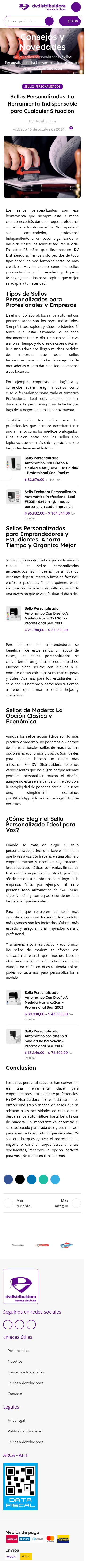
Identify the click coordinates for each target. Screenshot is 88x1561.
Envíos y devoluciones (25, 1383)
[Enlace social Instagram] (31, 1324)
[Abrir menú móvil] (5, 7)
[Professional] (18, 1245)
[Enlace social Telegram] (55, 1179)
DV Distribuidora (42, 121)
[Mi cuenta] (76, 7)
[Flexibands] (42, 1245)
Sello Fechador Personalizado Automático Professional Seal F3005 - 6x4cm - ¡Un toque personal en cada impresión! (50, 499)
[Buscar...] (49, 21)
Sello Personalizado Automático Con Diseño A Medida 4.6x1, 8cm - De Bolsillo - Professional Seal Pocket (51, 465)
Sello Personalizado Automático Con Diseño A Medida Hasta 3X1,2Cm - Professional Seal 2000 (46, 615)
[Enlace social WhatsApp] (43, 1179)
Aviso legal (16, 1420)
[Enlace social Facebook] (8, 1179)
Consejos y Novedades (26, 1372)
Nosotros (15, 1361)
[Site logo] (42, 6)
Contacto (15, 1393)
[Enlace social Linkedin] (31, 1179)
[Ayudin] (66, 1245)
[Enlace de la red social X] (20, 1179)
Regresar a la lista (42, 1203)
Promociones (18, 1350)
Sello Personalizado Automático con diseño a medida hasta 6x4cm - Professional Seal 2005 (46, 1038)
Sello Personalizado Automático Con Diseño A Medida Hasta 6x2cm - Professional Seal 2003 (46, 999)
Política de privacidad (25, 1431)
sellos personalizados (42, 57)
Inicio (17, 57)
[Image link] (20, 1286)
